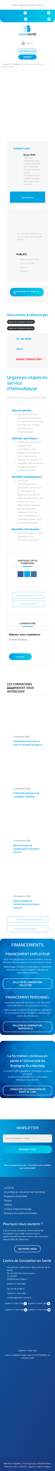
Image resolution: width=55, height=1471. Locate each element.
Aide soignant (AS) (29, 259)
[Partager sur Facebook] (20, 574)
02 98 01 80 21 (18, 1288)
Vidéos (15, 5)
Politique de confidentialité (37, 1463)
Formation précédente (30, 919)
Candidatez (27, 197)
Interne (23, 267)
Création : (23, 1466)
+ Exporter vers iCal (28, 604)
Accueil (6, 64)
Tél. (9, 1288)
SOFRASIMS (41, 1355)
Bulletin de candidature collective (21, 328)
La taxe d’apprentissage (18, 1209)
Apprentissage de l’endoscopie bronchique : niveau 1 (26, 848)
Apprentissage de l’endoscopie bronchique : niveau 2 (26, 904)
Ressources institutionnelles (20, 1213)
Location (9, 1187)
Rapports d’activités (15, 1196)
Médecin (24, 271)
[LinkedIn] (34, 574)
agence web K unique (40, 1466)
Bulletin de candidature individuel (21, 322)
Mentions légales (12, 1463)
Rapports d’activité (27, 5)
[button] (27, 984)
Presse (40, 5)
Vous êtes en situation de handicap (24, 1192)
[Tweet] (27, 574)
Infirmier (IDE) (27, 263)
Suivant (20, 657)
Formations (15, 64)
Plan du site (10, 1466)
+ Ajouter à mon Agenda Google (28, 595)
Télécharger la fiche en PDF (26, 292)
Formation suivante (25, 928)
